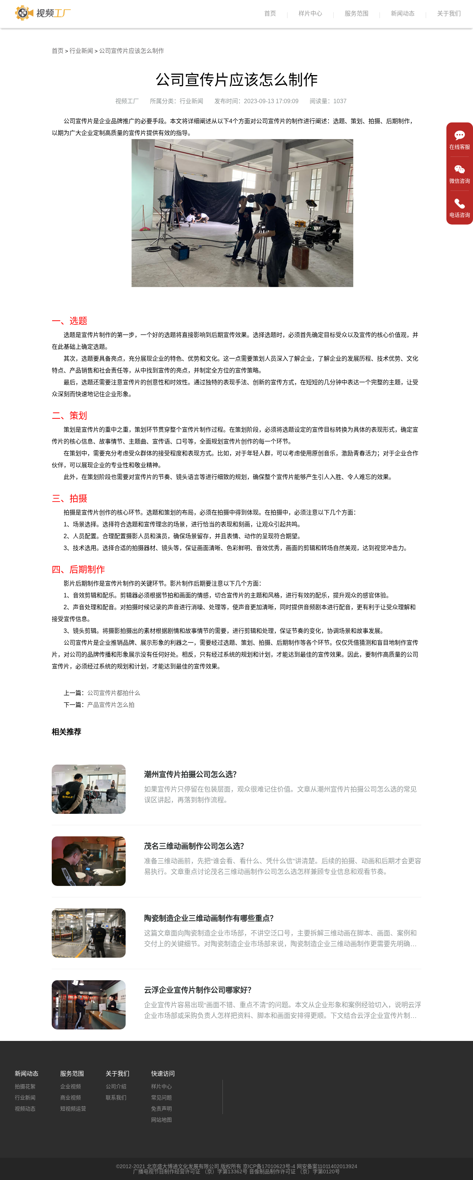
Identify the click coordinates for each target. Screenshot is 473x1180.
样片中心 (310, 13)
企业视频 (70, 1086)
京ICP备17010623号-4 (269, 1166)
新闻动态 (403, 13)
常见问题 (161, 1097)
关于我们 (449, 13)
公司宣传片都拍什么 (113, 693)
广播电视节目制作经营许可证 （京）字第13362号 (190, 1171)
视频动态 (25, 1109)
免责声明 (161, 1109)
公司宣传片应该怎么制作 (131, 51)
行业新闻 (81, 51)
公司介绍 (116, 1086)
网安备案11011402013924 (327, 1166)
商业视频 (70, 1097)
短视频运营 (73, 1109)
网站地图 (161, 1120)
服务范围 (356, 13)
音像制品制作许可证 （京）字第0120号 (294, 1171)
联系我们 (116, 1097)
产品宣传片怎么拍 (111, 705)
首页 (270, 13)
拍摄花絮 (25, 1086)
